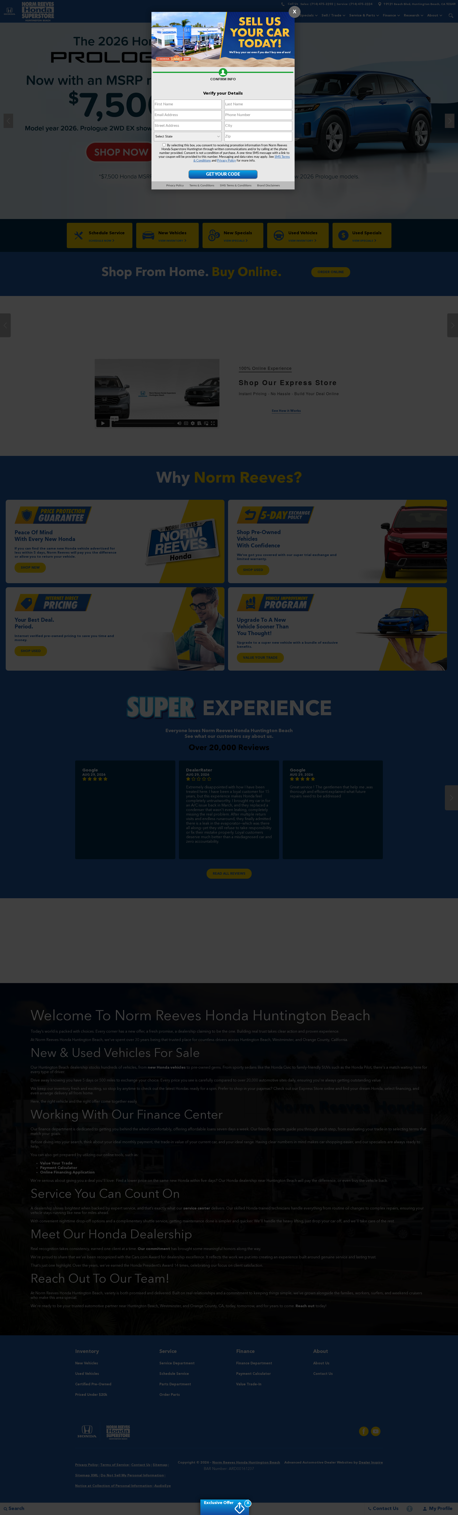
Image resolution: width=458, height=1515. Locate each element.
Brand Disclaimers (268, 185)
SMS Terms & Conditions (235, 185)
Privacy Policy (226, 160)
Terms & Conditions (201, 185)
